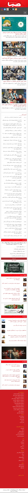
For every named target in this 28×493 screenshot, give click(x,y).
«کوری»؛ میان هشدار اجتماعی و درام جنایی (13, 117)
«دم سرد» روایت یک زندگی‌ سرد (19, 325)
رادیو (23, 429)
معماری (22, 448)
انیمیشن (22, 420)
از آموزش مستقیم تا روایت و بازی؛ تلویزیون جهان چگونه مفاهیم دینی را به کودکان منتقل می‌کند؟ (11, 376)
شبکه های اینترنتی (20, 436)
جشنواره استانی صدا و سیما (18, 408)
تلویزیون (22, 428)
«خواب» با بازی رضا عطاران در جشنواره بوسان (12, 137)
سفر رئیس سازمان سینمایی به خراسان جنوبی (14, 81)
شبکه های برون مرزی (20, 434)
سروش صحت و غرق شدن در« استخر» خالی (11, 283)
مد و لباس (22, 446)
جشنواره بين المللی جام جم (19, 409)
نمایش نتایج (14, 260)
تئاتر (23, 440)
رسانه (23, 454)
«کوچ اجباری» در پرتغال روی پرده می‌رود (13, 204)
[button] (2, 9)
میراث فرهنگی (21, 460)
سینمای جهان (21, 464)
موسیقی (22, 441)
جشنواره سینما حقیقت (19, 404)
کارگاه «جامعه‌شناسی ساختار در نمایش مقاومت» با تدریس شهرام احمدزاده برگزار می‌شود (13, 213)
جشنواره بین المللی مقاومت (18, 401)
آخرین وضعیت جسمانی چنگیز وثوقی (14, 162)
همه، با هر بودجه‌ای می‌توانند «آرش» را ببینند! (13, 235)
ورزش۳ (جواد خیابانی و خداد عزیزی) (17, 253)
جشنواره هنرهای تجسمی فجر (18, 395)
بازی (23, 445)
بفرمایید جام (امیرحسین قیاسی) (18, 255)
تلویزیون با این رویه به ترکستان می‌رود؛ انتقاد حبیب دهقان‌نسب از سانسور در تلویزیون (12, 290)
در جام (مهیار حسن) (21, 246)
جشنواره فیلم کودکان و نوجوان (18, 406)
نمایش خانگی (21, 431)
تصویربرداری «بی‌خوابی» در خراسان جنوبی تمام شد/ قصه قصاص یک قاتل (14, 105)
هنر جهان (22, 467)
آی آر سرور (12, 491)
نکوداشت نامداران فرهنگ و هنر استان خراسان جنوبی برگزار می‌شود (14, 33)
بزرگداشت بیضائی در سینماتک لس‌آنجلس (13, 130)
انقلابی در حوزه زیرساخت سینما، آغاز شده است (14, 58)
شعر (23, 455)
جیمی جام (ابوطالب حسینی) (19, 251)
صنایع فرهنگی (21, 457)
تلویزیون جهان (21, 466)
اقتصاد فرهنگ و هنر (20, 452)
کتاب (23, 458)
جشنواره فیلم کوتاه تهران (19, 403)
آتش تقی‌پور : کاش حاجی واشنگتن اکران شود (12, 127)
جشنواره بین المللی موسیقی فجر (18, 398)
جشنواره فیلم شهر (20, 412)
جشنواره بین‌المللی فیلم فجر (18, 393)
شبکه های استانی (20, 432)
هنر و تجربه (22, 422)
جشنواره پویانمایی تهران (19, 396)
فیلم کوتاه (22, 417)
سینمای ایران (21, 416)
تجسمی (22, 443)
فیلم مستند (22, 419)
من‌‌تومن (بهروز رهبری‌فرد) (19, 248)
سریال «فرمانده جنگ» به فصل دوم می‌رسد (17, 340)
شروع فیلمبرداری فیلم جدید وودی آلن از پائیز (13, 221)
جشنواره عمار (21, 411)
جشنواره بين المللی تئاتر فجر (18, 400)
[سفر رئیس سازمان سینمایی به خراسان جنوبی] (14, 72)
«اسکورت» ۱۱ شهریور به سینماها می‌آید (14, 180)
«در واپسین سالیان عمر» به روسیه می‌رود (13, 186)
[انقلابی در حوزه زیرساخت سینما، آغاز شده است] (14, 48)
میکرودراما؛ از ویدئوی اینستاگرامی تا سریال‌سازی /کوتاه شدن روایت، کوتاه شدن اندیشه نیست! (13, 218)
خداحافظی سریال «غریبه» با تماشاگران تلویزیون (16, 330)
